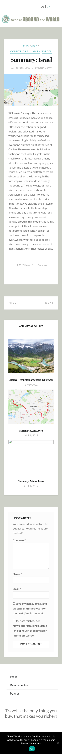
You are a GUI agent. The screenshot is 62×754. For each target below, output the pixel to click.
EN (49, 6)
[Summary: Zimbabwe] (31, 407)
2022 (26, 46)
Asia (34, 46)
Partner (14, 693)
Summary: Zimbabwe (31, 430)
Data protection (19, 685)
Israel (47, 51)
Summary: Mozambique (31, 481)
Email (17, 589)
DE (42, 7)
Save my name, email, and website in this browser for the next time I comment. (30, 608)
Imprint (14, 676)
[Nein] (57, 743)
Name (17, 574)
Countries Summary (25, 51)
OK (32, 748)
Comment (43, 265)
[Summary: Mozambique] (31, 457)
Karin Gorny (44, 67)
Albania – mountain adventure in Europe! (31, 379)
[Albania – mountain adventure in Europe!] (31, 356)
